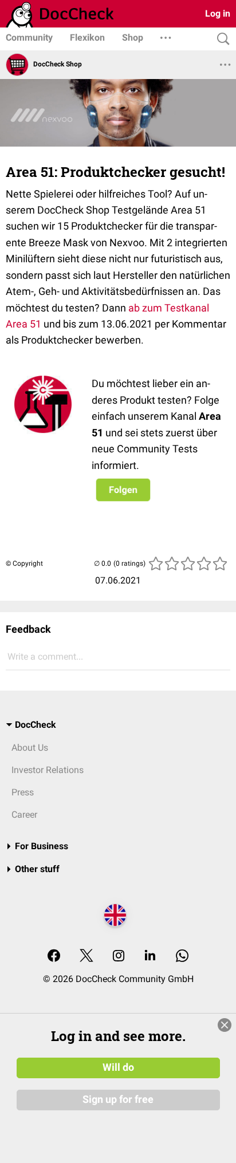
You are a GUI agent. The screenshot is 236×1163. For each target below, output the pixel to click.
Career (24, 814)
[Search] (220, 39)
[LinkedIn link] (150, 956)
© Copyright (24, 563)
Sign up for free (118, 1099)
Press (22, 792)
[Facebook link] (54, 956)
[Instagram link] (118, 956)
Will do (118, 1067)
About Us (29, 747)
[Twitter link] (86, 956)
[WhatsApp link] (182, 956)
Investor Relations (47, 769)
